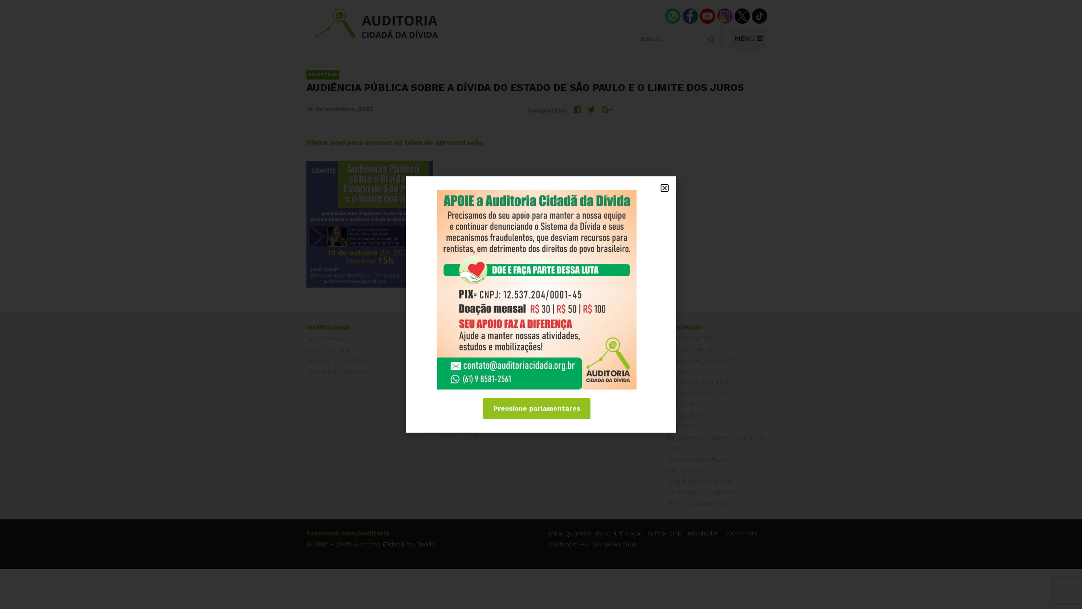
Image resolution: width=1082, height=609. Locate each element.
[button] (664, 188)
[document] (541, 304)
